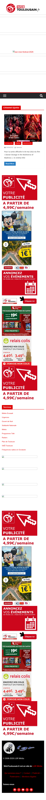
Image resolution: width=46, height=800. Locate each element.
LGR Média (37, 766)
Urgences (5, 417)
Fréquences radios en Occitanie (14, 450)
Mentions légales (29, 777)
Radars (4, 437)
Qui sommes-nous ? (12, 773)
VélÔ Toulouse (7, 446)
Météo (4, 429)
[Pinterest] (31, 790)
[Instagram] (19, 790)
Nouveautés (27, 143)
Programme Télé (8, 433)
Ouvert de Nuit (7, 421)
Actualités (9, 143)
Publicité (36, 773)
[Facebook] (15, 790)
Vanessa (19, 147)
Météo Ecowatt (7, 413)
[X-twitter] (27, 790)
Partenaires (15, 777)
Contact (27, 773)
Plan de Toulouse (8, 442)
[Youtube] (23, 790)
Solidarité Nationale (9, 425)
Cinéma (18, 143)
